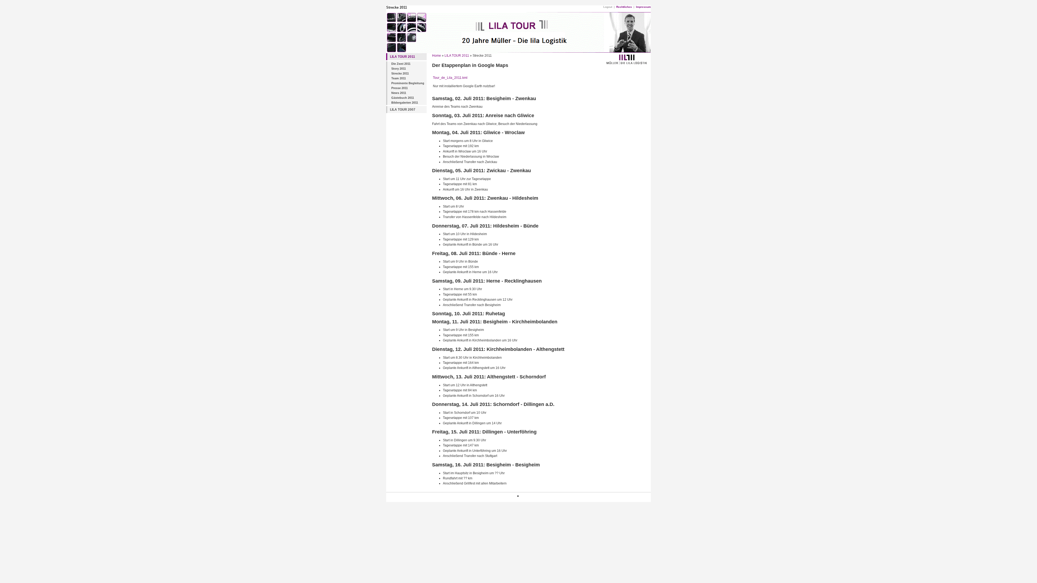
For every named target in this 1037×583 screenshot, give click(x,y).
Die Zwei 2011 (400, 63)
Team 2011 (398, 78)
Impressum (643, 6)
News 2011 (398, 92)
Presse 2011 (399, 88)
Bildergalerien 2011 (404, 102)
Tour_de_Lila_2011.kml (450, 78)
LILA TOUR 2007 (402, 109)
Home (436, 55)
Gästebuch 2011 (402, 97)
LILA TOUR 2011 (402, 57)
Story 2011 (398, 68)
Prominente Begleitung (407, 83)
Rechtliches (624, 6)
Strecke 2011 (400, 73)
